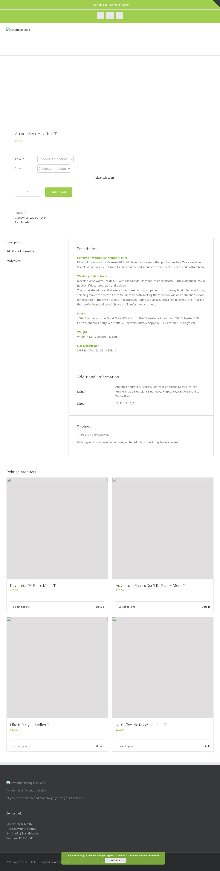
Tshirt (42, 217)
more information (149, 855)
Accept (115, 860)
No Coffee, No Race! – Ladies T (141, 724)
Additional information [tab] (20, 251)
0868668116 (24, 824)
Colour (19, 159)
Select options (21, 607)
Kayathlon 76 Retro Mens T (33, 585)
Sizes (18, 168)
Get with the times (24, 829)
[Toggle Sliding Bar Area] (216, 4)
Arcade (25, 222)
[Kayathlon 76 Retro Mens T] (57, 528)
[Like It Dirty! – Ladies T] (57, 667)
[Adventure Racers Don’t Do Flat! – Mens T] (162, 528)
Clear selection (104, 177)
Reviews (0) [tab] (13, 260)
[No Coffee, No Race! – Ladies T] (162, 667)
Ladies (34, 217)
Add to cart (59, 192)
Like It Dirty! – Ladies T (29, 724)
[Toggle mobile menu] (212, 31)
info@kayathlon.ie (26, 833)
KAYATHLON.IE (23, 838)
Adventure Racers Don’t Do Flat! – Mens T (150, 585)
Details (100, 607)
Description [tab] (13, 242)
